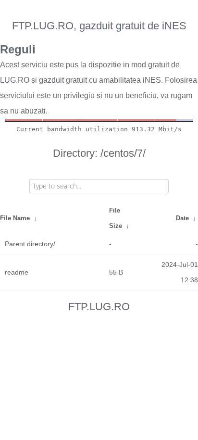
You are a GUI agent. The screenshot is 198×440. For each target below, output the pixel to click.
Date (182, 218)
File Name (15, 218)
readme (16, 272)
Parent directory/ (30, 244)
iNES (152, 80)
